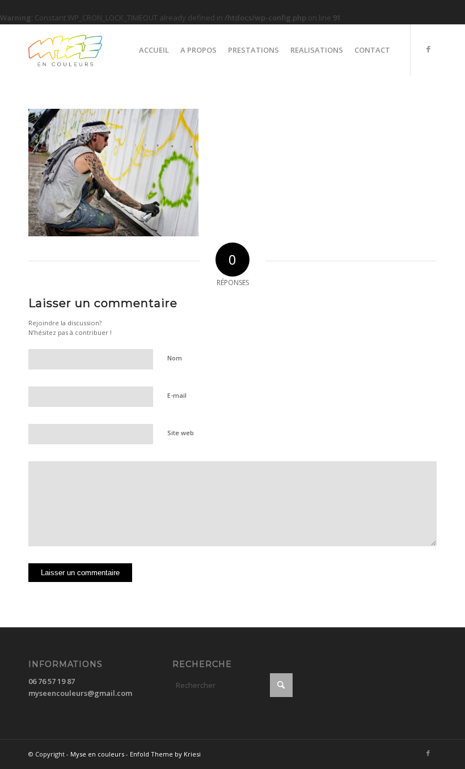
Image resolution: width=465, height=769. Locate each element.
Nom (174, 358)
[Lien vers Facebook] (428, 49)
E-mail (177, 395)
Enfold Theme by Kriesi (165, 754)
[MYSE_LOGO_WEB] (84, 49)
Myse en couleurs (97, 754)
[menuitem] (154, 49)
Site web (180, 432)
